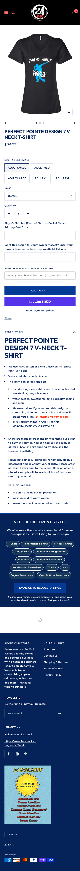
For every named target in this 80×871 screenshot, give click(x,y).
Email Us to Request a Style (40, 587)
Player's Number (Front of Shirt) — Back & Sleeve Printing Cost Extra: (35, 225)
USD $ (10, 834)
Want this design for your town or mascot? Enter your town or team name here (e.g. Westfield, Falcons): (38, 246)
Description (13, 332)
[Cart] (74, 12)
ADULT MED (42, 167)
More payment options (40, 310)
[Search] (13, 12)
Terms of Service (54, 668)
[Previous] (6, 123)
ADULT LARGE (17, 178)
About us (49, 649)
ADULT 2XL (63, 178)
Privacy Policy (52, 674)
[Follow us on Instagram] (17, 754)
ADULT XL (41, 178)
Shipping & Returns (56, 662)
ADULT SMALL (17, 167)
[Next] (74, 123)
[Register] (59, 713)
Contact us (50, 655)
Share (8, 318)
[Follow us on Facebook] (8, 754)
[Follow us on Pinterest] (25, 754)
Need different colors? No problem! (28, 268)
